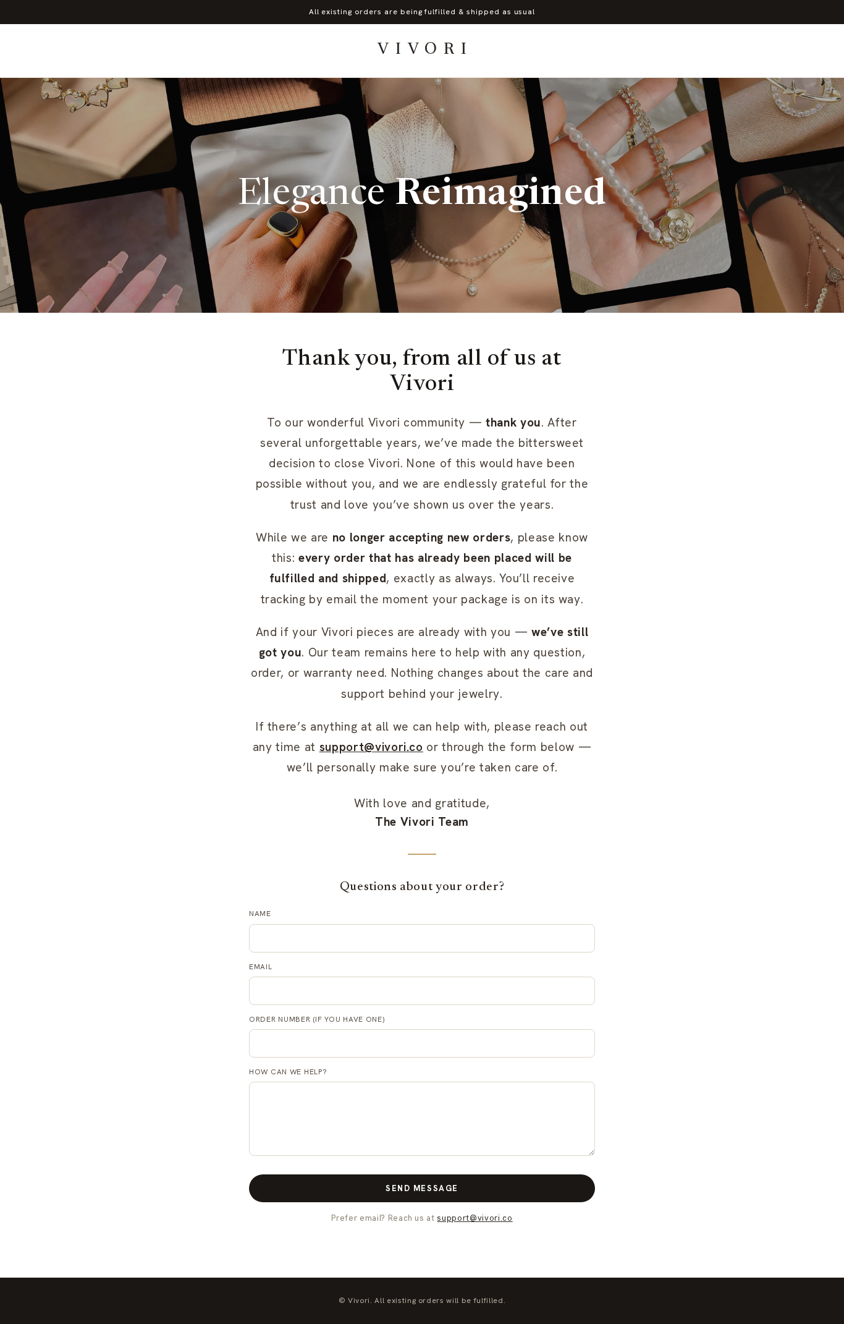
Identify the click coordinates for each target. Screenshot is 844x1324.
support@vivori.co (371, 747)
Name (260, 914)
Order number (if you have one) (317, 1019)
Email (260, 967)
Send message (422, 1188)
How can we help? (288, 1072)
